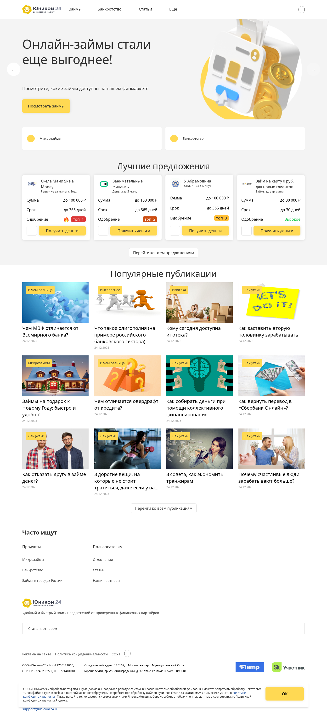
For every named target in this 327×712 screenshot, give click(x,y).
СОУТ (116, 654)
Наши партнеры (106, 580)
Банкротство (110, 9)
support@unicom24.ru (40, 709)
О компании (103, 559)
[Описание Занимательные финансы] (103, 231)
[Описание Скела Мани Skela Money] (32, 231)
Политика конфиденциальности (81, 654)
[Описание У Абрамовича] (175, 231)
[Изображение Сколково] (288, 668)
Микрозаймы (33, 559)
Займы (75, 9)
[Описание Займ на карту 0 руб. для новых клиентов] (246, 231)
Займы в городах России (42, 580)
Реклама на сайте (36, 654)
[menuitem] (78, 9)
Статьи (145, 9)
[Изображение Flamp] (250, 668)
